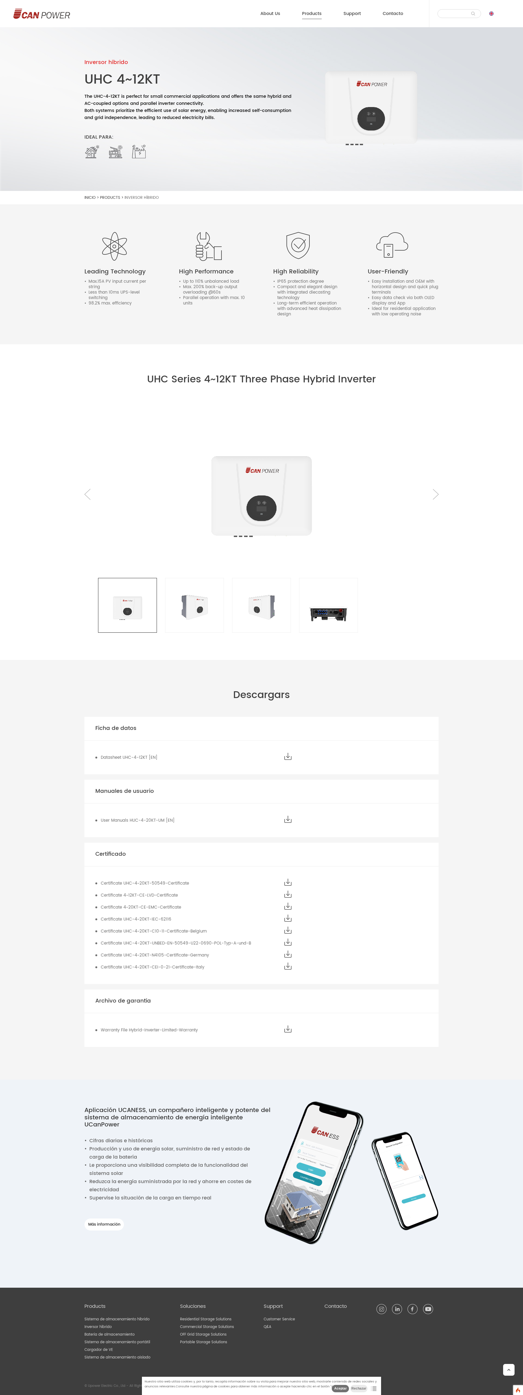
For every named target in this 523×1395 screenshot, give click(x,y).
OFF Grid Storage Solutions (203, 1335)
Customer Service (279, 1319)
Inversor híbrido (141, 197)
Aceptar (340, 1388)
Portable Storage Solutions (203, 1342)
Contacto (393, 13)
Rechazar (358, 1388)
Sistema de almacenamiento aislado (117, 1357)
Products (312, 13)
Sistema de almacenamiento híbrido (117, 1319)
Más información (104, 1224)
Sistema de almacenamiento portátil (117, 1342)
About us (270, 13)
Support (352, 13)
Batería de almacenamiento (109, 1335)
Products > (112, 197)
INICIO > (92, 197)
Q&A (267, 1327)
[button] (435, 494)
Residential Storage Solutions (206, 1319)
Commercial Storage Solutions (207, 1327)
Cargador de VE (98, 1350)
